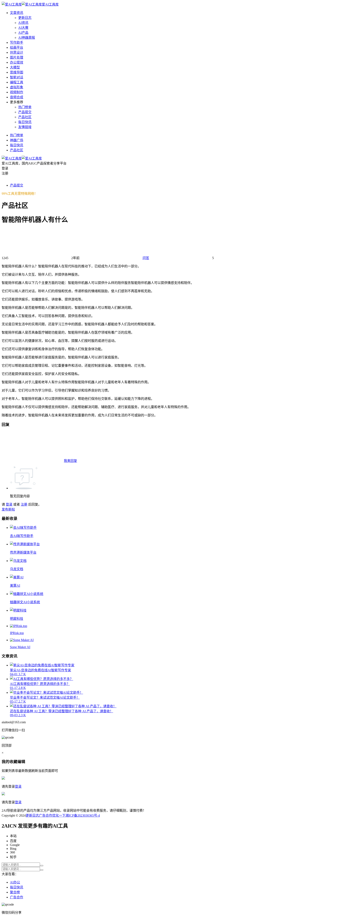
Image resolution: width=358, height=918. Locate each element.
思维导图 (16, 72)
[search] (41, 865)
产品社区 (24, 117)
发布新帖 (8, 509)
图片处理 (16, 57)
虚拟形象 (16, 87)
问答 (146, 258)
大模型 (15, 67)
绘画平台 (16, 47)
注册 (24, 504)
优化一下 (58, 815)
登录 (9, 504)
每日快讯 (24, 122)
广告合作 (45, 815)
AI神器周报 (26, 37)
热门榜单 (24, 107)
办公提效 (16, 62)
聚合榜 (15, 892)
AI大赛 (23, 27)
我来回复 (70, 461)
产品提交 (24, 112)
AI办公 (15, 882)
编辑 (21, 761)
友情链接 (24, 127)
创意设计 (16, 52)
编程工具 (16, 82)
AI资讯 (23, 22)
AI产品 (23, 32)
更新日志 (24, 17)
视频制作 (16, 92)
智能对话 (16, 77)
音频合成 (16, 97)
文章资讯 (16, 12)
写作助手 (16, 42)
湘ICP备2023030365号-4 (82, 815)
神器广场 (16, 140)
